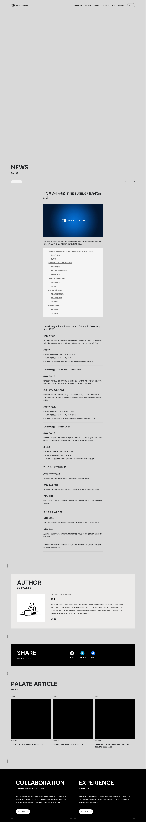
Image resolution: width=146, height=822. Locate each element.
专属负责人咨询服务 (56, 298)
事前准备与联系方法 (54, 305)
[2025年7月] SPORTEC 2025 (56, 278)
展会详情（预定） (56, 274)
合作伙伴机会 (54, 302)
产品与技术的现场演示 (57, 294)
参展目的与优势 (55, 255)
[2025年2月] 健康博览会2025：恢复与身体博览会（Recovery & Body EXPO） (70, 251)
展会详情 (53, 259)
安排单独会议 (54, 313)
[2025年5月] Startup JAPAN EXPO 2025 (60, 263)
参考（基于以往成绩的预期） (59, 270)
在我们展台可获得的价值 (55, 290)
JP (130, 5)
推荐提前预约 (54, 309)
